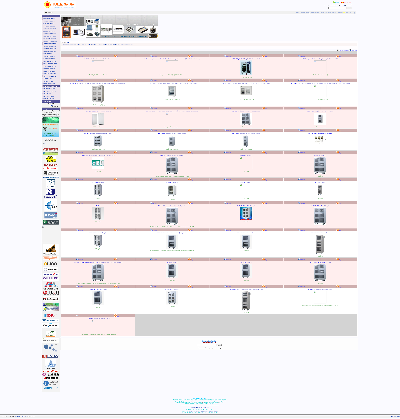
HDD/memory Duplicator (49, 38)
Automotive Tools (47, 78)
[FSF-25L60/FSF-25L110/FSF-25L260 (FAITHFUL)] (98, 124)
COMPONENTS (332, 13)
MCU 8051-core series (49, 88)
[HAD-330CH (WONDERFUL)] (172, 277)
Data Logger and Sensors (49, 51)
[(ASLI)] (172, 72)
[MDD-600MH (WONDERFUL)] (246, 310)
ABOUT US (348, 13)
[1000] (60, 8)
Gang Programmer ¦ (48, 23)
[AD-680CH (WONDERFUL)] (320, 196)
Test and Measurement (49, 43)
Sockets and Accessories (49, 33)
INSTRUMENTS (314, 13)
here (57, 115)
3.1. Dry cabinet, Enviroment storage (123, 44)
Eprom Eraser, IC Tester (49, 36)
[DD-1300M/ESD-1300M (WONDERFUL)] (98, 246)
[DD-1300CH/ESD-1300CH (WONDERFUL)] (320, 224)
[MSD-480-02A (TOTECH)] (172, 146)
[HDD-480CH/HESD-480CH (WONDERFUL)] (98, 304)
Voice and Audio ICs (48, 93)
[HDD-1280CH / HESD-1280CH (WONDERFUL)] (320, 281)
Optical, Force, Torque (49, 83)
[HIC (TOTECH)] (320, 144)
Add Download (216, 348)
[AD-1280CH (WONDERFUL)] (246, 169)
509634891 (51, 105)
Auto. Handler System (48, 31)
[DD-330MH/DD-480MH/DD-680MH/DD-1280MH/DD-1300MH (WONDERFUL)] (172, 224)
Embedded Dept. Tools (49, 68)
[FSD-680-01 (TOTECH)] (320, 124)
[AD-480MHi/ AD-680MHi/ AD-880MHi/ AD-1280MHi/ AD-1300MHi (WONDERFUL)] (172, 173)
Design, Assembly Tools (50, 63)
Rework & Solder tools (49, 71)
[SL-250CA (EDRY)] (172, 97)
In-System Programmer (49, 26)
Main (68, 42)
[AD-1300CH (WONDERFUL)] (320, 173)
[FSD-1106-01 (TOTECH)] (246, 124)
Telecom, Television (48, 81)
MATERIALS (323, 13)
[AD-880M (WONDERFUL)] (98, 219)
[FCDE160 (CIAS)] (246, 74)
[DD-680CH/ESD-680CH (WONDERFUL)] (320, 253)
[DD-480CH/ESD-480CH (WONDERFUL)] (246, 248)
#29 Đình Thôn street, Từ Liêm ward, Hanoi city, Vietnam (203, 411)
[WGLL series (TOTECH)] (98, 169)
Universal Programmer (49, 21)
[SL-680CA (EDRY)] (320, 97)
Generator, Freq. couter (49, 56)
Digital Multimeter (47, 53)
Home (326, 5)
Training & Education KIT (49, 66)
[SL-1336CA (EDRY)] (98, 102)
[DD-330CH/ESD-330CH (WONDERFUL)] (172, 248)
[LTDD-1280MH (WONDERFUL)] (172, 304)
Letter (337, 5)
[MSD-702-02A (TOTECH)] (246, 146)
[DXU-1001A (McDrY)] (172, 124)
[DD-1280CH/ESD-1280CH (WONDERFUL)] (246, 219)
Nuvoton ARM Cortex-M (49, 91)
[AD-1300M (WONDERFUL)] (98, 196)
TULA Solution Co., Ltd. (21, 416)
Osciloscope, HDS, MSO (49, 46)
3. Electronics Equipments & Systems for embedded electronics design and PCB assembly (88, 44)
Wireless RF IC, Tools (48, 98)
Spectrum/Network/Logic (49, 48)
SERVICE (340, 13)
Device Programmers (49, 18)
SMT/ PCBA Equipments (49, 73)
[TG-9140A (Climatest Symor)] (320, 72)
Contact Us (349, 5)
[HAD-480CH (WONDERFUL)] (246, 277)
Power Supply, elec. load (49, 61)
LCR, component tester (49, 58)
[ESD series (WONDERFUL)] (98, 281)
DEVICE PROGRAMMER (302, 13)
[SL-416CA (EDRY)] (246, 97)
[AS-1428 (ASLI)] (98, 72)
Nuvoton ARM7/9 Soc (48, 96)
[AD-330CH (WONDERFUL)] (172, 197)
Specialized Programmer (49, 28)
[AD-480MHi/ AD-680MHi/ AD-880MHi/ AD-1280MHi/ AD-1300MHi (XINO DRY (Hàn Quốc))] (320, 303)
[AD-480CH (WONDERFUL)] (246, 196)
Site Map (342, 5)
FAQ (353, 13)
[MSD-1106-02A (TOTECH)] (98, 146)
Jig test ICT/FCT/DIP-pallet (50, 41)
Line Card (332, 5)
